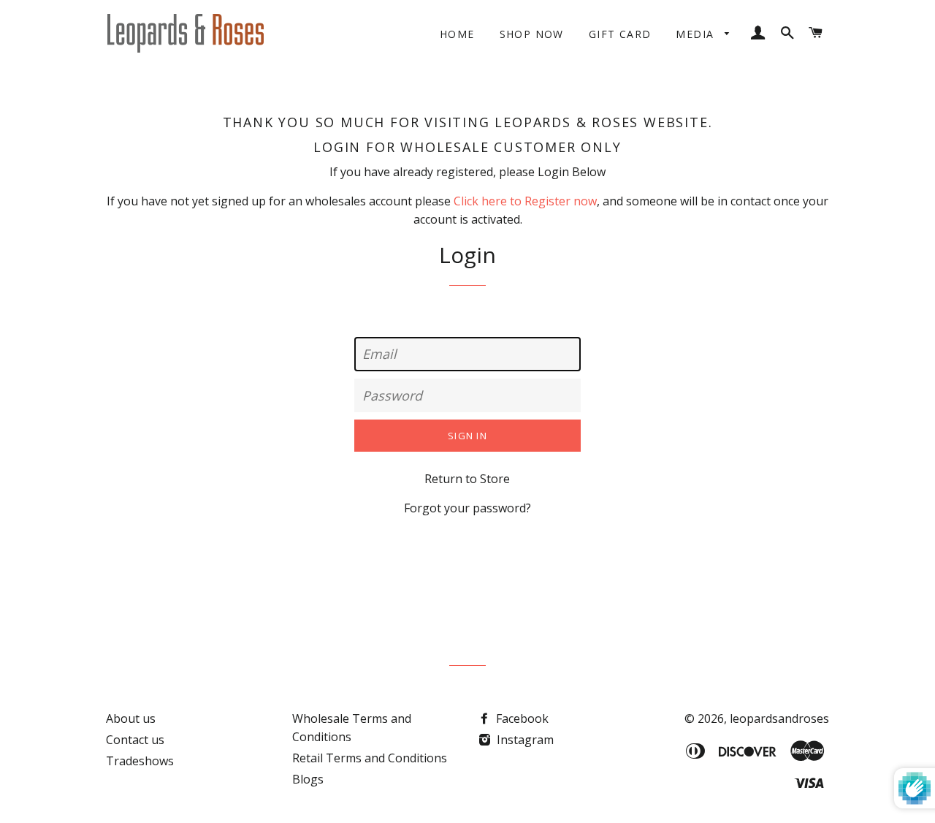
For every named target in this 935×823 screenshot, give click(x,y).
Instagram (524, 740)
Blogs (308, 779)
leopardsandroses (779, 718)
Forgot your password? (467, 508)
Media (696, 34)
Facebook (521, 718)
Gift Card (620, 34)
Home (457, 34)
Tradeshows (140, 761)
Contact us (135, 740)
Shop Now (532, 34)
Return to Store (467, 479)
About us (131, 718)
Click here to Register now (525, 201)
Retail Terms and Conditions (369, 758)
